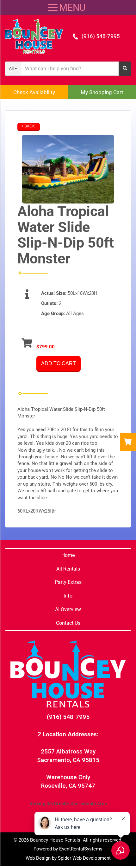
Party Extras (68, 582)
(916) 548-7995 (101, 36)
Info (68, 596)
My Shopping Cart (102, 92)
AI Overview (68, 609)
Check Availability (34, 92)
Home (68, 555)
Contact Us (68, 623)
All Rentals (68, 569)
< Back (28, 126)
